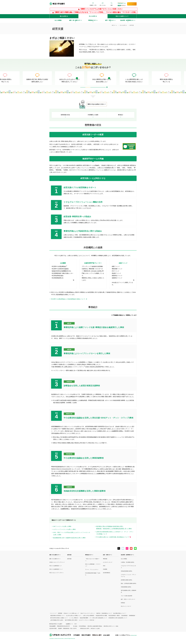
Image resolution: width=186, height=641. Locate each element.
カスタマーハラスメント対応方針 (86, 620)
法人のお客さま (93, 16)
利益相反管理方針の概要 (101, 615)
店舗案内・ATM (93, 5)
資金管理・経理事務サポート (127, 554)
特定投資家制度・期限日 (114, 615)
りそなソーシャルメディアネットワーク (59, 548)
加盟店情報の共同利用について (57, 615)
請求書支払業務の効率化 (126, 580)
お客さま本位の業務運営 (88, 615)
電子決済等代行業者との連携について (59, 617)
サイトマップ (53, 613)
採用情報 (60, 613)
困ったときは (102, 5)
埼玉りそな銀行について (122, 16)
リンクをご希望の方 (73, 617)
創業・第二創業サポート (55, 554)
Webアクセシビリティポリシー (88, 613)
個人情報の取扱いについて (119, 613)
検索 (111, 5)
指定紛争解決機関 (84, 617)
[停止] (107, 85)
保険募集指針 (132, 615)
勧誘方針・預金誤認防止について (104, 613)
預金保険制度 (124, 615)
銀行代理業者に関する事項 (71, 620)
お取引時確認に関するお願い (57, 620)
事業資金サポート (89, 554)
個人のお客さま (64, 16)
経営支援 (69, 554)
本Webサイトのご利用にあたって (71, 613)
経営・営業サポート (107, 554)
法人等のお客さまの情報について (73, 615)
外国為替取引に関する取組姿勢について (118, 617)
